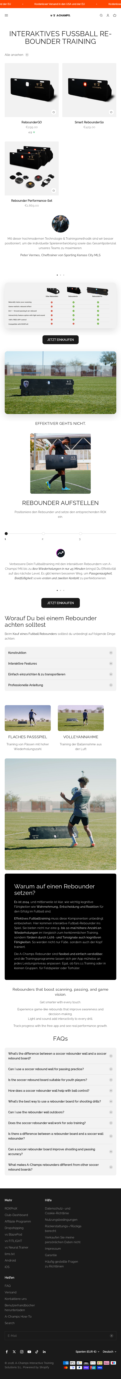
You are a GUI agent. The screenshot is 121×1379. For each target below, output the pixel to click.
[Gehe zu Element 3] (63, 275)
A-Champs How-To (18, 1316)
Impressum (53, 1248)
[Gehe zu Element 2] (60, 275)
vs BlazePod (13, 1234)
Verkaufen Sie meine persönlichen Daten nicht (63, 1240)
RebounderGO (32, 122)
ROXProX (11, 1208)
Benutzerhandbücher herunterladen (20, 1308)
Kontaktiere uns (16, 1299)
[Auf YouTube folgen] (29, 1352)
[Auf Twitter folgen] (14, 1352)
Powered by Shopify (36, 1367)
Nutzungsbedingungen (61, 1219)
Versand (11, 1292)
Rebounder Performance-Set (31, 200)
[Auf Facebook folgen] (7, 1352)
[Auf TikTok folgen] (37, 1352)
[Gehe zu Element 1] (57, 275)
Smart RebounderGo (89, 122)
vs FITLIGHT (13, 1241)
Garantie (51, 1255)
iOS (7, 1267)
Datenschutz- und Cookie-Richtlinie (57, 1211)
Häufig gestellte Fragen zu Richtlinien (61, 1264)
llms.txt (10, 1254)
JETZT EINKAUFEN (60, 340)
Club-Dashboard (16, 1215)
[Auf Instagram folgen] (22, 1352)
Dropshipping (14, 1228)
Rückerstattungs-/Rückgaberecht (63, 1228)
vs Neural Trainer (16, 1247)
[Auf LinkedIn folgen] (44, 1352)
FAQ (8, 1286)
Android (10, 1260)
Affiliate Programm (18, 1221)
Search (10, 1323)
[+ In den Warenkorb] (53, 112)
